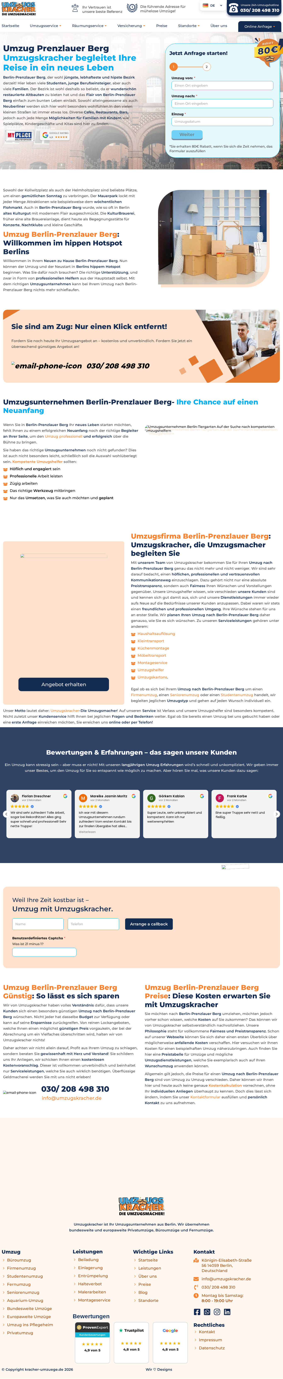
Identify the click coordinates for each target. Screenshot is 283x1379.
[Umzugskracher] (197, 1312)
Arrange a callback (149, 924)
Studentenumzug (237, 695)
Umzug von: (183, 78)
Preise (161, 26)
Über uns (218, 26)
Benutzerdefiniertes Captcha (38, 938)
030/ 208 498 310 (75, 1089)
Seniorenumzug (184, 695)
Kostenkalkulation (225, 1085)
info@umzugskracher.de (72, 1098)
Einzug (179, 114)
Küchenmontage (153, 648)
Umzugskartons (152, 677)
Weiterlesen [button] (86, 832)
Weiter (187, 134)
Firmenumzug (144, 695)
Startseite (10, 26)
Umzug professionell (63, 436)
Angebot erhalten (63, 684)
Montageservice (152, 662)
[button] (276, 814)
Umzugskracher (65, 711)
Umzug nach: (184, 96)
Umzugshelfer (151, 670)
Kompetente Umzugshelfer (37, 462)
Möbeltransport (152, 655)
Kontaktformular (205, 1097)
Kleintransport (151, 641)
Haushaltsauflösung (156, 633)
